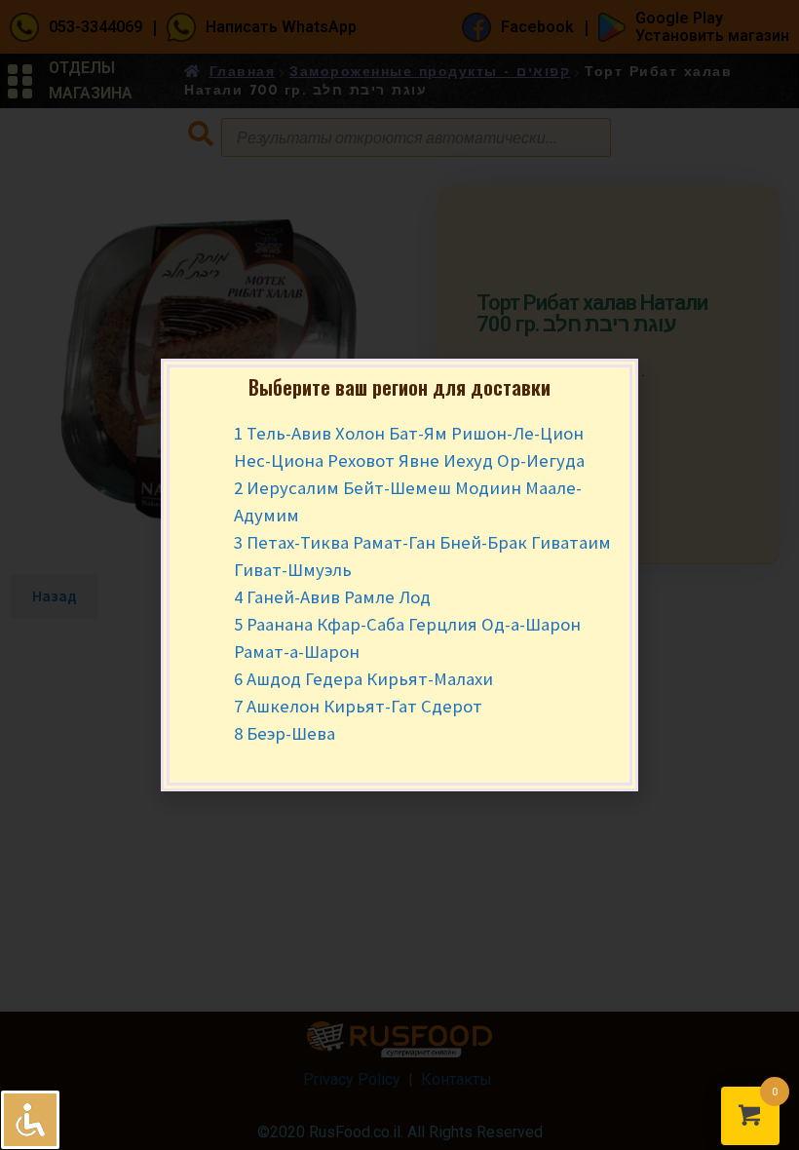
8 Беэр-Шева (284, 733)
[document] (399, 575)
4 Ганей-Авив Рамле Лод (332, 597)
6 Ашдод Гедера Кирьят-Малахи (363, 679)
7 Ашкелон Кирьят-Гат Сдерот (358, 706)
